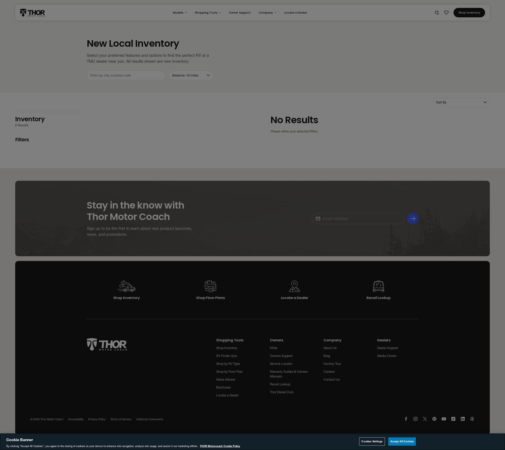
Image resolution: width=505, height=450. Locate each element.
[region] (252, 441)
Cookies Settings (371, 441)
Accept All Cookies (402, 441)
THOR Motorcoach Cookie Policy (220, 445)
